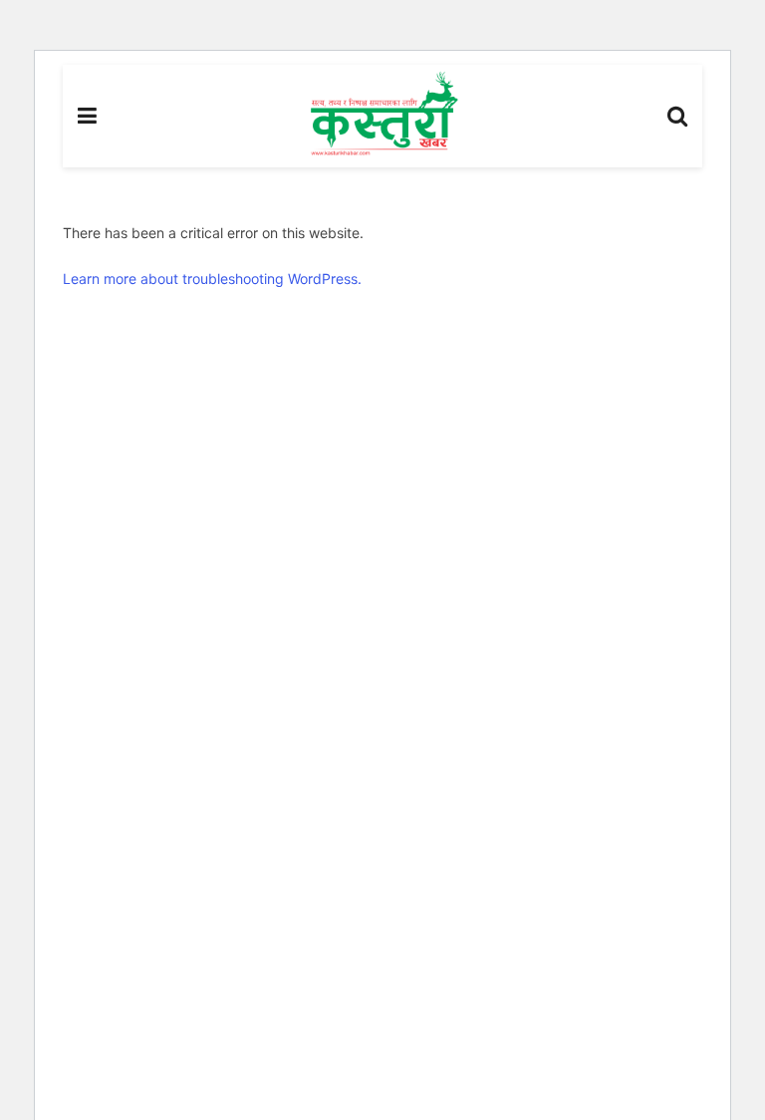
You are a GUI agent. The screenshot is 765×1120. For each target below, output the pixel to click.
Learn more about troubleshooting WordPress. (212, 278)
